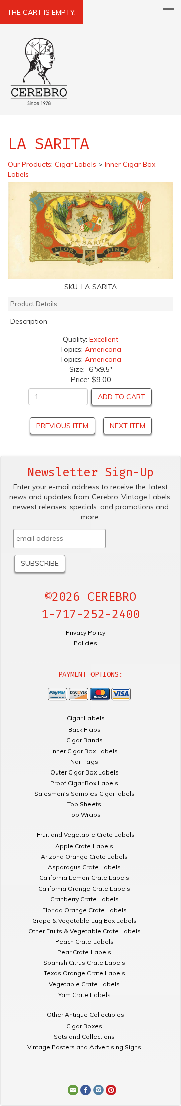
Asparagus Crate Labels (84, 867)
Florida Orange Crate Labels (84, 910)
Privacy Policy (85, 632)
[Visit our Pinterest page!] (111, 1089)
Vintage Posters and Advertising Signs (84, 1047)
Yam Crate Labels (84, 995)
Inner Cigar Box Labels (84, 751)
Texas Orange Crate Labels (84, 973)
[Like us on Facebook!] (85, 1089)
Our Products (29, 164)
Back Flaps (84, 729)
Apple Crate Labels (84, 846)
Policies (85, 643)
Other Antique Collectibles (85, 1014)
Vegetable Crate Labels (84, 984)
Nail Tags (84, 761)
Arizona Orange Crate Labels (84, 856)
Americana (103, 349)
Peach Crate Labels (84, 941)
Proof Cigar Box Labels (84, 783)
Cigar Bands (84, 740)
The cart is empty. (41, 12)
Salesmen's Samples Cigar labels (84, 793)
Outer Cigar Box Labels (84, 772)
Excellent (103, 339)
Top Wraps (84, 814)
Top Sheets (84, 804)
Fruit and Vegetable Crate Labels (86, 834)
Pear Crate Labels (84, 952)
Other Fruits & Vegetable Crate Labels (84, 931)
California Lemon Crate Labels (84, 877)
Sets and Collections (84, 1036)
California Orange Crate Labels (84, 888)
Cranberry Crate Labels (84, 899)
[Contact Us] (73, 1089)
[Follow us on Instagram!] (98, 1089)
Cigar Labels (86, 718)
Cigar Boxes (84, 1026)
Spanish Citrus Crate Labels (84, 962)
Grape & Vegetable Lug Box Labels (84, 920)
